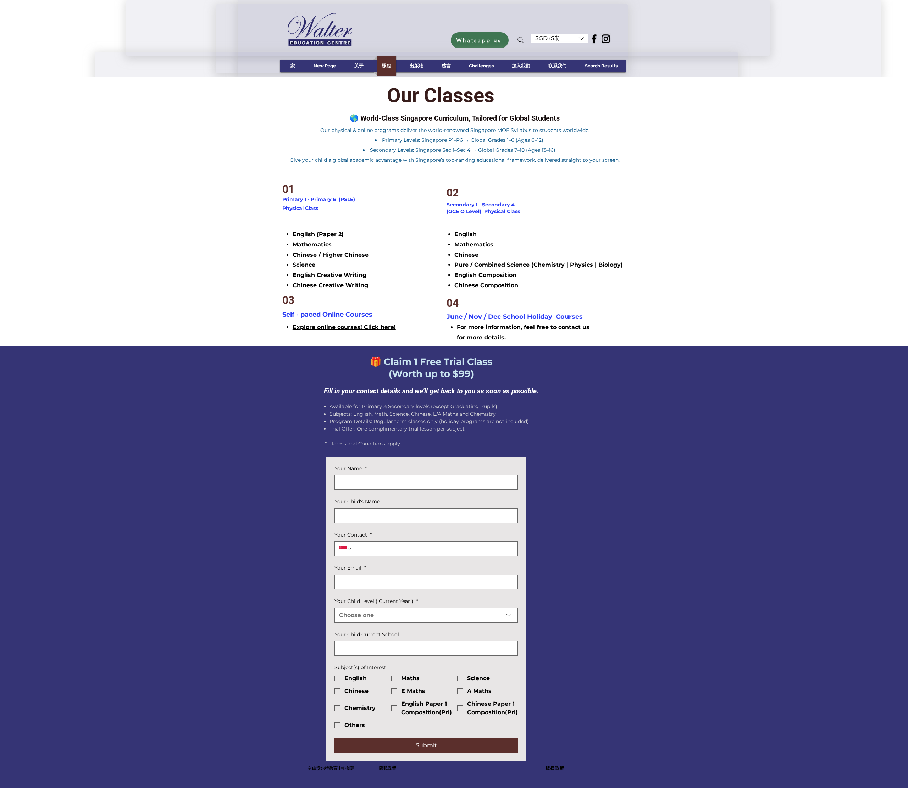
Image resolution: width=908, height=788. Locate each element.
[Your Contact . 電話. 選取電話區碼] (346, 548)
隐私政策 (387, 768)
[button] (559, 38)
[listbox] (559, 38)
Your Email (350, 568)
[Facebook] (594, 38)
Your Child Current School (366, 634)
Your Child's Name (357, 501)
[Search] (520, 40)
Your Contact (353, 535)
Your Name (350, 468)
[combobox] (426, 615)
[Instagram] (605, 38)
